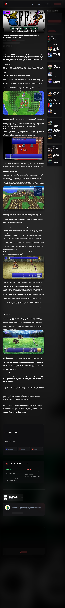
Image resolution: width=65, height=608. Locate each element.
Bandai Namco (52, 146)
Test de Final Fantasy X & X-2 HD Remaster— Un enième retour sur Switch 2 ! (56, 124)
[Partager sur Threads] (9, 46)
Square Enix (51, 119)
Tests (50, 63)
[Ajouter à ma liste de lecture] (4, 50)
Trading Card (33, 4)
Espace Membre (39, 4)
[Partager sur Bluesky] (12, 46)
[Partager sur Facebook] (4, 46)
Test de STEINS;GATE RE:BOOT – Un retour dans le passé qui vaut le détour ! (57, 67)
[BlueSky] (55, 11)
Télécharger (52, 31)
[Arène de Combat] (52, 4)
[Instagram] (53, 11)
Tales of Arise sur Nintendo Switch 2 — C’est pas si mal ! (57, 155)
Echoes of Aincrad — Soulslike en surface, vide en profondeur (57, 149)
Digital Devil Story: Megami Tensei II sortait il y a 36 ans (56, 99)
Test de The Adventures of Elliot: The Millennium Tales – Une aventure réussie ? (57, 138)
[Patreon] (57, 11)
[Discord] (50, 11)
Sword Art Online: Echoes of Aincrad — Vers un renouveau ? (57, 161)
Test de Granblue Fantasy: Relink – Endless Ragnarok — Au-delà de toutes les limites (57, 81)
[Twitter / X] (48, 11)
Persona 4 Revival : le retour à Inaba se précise (57, 93)
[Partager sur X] (7, 46)
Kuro (13, 42)
